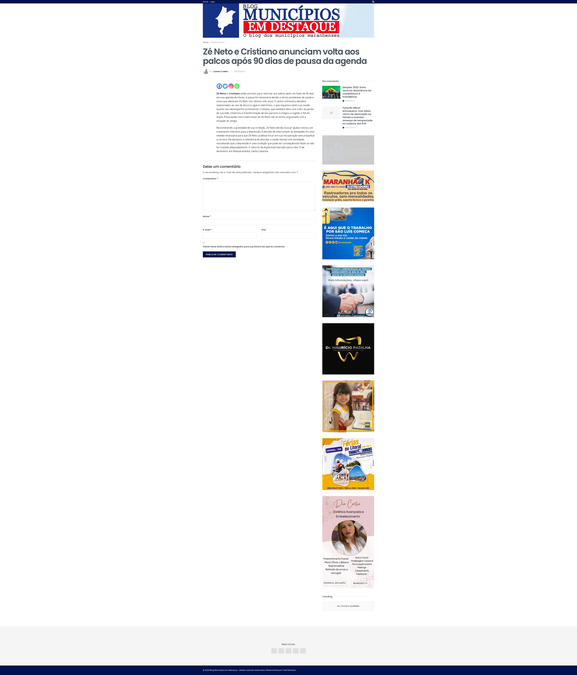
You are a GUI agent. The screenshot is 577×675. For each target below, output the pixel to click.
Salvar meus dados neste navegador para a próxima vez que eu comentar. (244, 246)
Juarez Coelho (220, 71)
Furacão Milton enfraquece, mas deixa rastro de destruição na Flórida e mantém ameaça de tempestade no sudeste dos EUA (357, 115)
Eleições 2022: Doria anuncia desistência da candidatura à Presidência (357, 92)
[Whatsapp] (237, 86)
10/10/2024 (349, 127)
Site (263, 229)
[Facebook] (219, 86)
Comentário (210, 178)
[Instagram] (231, 86)
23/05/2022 (349, 101)
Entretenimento (218, 42)
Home (205, 1)
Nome (207, 216)
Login (212, 1)
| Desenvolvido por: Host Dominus (280, 670)
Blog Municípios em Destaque (223, 670)
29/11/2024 (239, 71)
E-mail (207, 229)
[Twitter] (225, 86)
